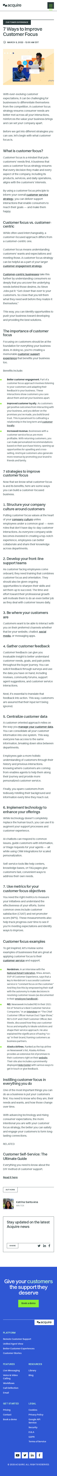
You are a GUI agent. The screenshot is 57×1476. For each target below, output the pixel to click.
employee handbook (26, 999)
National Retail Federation (21, 973)
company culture (22, 519)
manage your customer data (35, 727)
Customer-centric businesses (21, 274)
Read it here (10, 1177)
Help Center (24, 1065)
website (43, 1058)
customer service (14, 960)
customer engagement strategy (22, 266)
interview (32, 1012)
